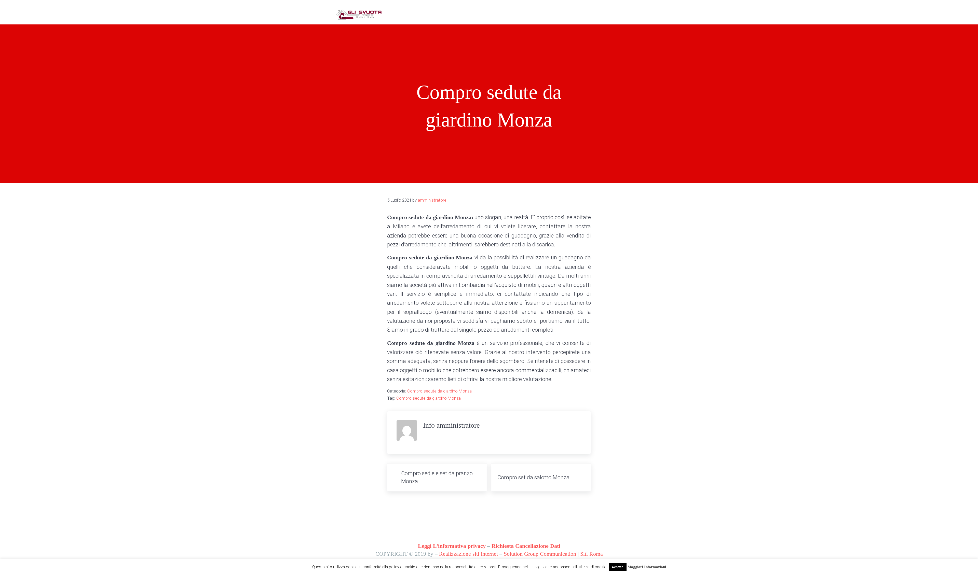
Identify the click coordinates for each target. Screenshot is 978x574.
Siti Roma (591, 554)
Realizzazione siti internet (468, 554)
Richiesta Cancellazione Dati (526, 546)
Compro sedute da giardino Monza (439, 391)
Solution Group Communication (540, 554)
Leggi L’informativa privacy (452, 546)
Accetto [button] (617, 567)
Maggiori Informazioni (647, 567)
